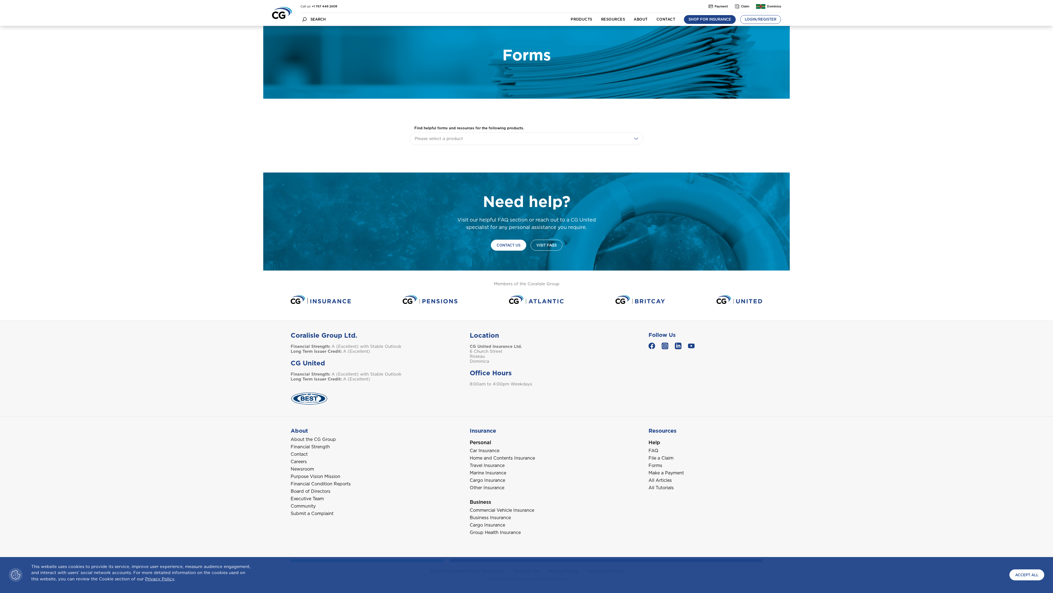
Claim (745, 6)
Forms (655, 465)
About (640, 19)
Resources (613, 19)
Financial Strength (310, 446)
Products (581, 19)
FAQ (653, 450)
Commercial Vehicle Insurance (502, 510)
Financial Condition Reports (321, 483)
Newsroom (302, 469)
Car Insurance (484, 450)
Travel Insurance (487, 465)
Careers (299, 461)
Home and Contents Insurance (502, 458)
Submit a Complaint (312, 513)
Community (303, 506)
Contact (665, 19)
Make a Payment (666, 472)
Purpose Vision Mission (315, 476)
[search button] (304, 19)
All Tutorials (661, 487)
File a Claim (661, 458)
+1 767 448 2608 (324, 6)
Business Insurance (490, 517)
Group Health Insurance (495, 532)
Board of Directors (310, 491)
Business (480, 502)
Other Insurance (487, 487)
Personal (480, 442)
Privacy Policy (159, 579)
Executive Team (307, 498)
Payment (721, 6)
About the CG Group (313, 439)
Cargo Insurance (487, 480)
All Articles (660, 480)
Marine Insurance (488, 472)
